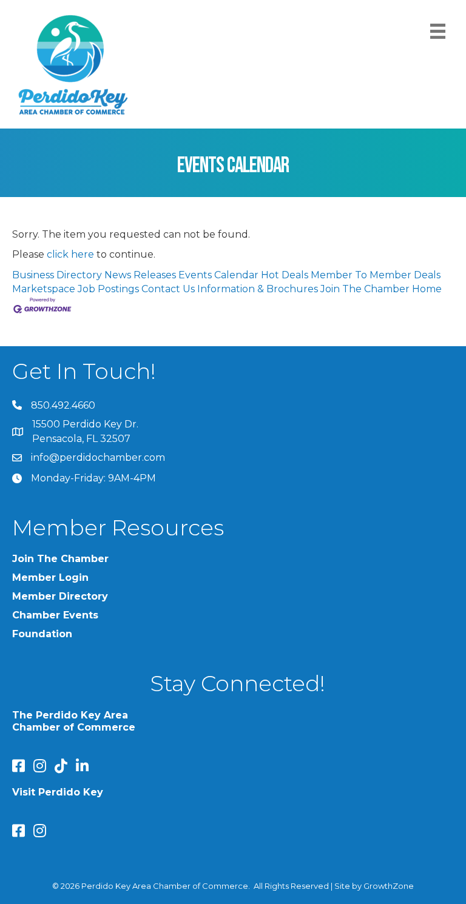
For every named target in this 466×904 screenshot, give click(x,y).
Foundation (42, 634)
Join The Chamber (365, 289)
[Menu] (438, 31)
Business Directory (57, 275)
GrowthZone (388, 886)
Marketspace (43, 289)
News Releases (140, 275)
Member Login (50, 577)
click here (70, 254)
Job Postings (108, 289)
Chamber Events (55, 615)
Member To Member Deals (376, 275)
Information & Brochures (257, 289)
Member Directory (60, 596)
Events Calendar (218, 275)
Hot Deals (284, 275)
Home (427, 289)
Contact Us (168, 289)
